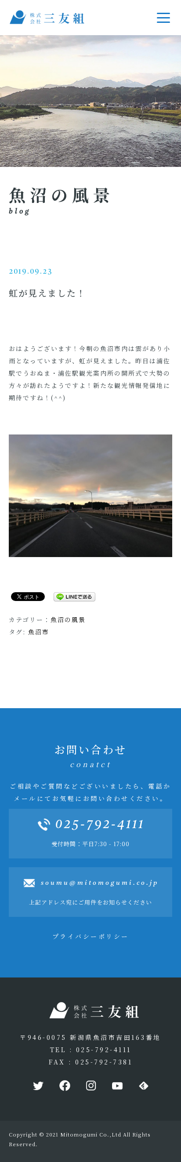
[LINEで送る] (71, 596)
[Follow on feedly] (143, 1086)
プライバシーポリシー (90, 936)
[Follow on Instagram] (90, 1086)
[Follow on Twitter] (37, 1086)
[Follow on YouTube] (116, 1086)
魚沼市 (38, 631)
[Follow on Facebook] (64, 1086)
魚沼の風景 (68, 619)
